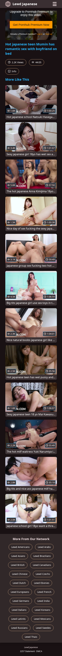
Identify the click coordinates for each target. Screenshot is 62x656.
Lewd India (43, 600)
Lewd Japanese (25, 4)
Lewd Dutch (19, 582)
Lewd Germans (21, 600)
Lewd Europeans (20, 591)
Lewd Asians (18, 556)
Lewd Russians (19, 627)
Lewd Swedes (43, 627)
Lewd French (44, 591)
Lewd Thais (31, 636)
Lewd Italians (19, 609)
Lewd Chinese (19, 573)
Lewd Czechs (43, 573)
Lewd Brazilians (42, 556)
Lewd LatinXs (18, 618)
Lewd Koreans (42, 609)
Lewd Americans (20, 547)
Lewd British (18, 565)
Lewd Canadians (42, 565)
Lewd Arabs (44, 547)
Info (13, 71)
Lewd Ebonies (41, 582)
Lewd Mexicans (42, 618)
